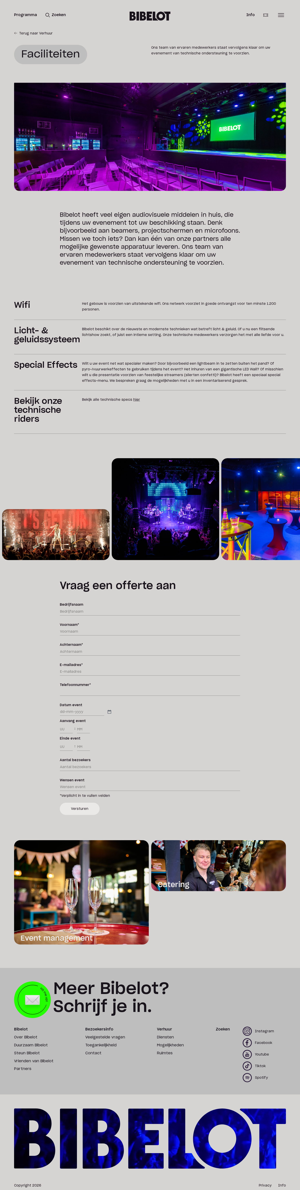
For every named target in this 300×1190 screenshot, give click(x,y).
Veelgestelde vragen (105, 1037)
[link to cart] (268, 15)
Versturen (79, 808)
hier (136, 399)
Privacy (265, 1185)
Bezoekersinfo (99, 1029)
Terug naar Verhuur (36, 33)
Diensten (165, 1037)
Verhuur (164, 1029)
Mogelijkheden (170, 1045)
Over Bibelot (25, 1037)
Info (250, 15)
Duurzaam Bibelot (31, 1045)
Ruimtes (164, 1053)
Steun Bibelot (27, 1053)
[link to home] (150, 16)
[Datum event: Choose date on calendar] (109, 712)
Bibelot (21, 1029)
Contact (93, 1053)
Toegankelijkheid (101, 1045)
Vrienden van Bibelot (33, 1061)
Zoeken (223, 1029)
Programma (25, 15)
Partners (22, 1069)
